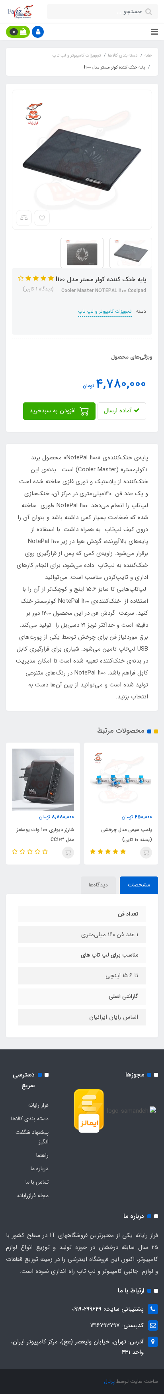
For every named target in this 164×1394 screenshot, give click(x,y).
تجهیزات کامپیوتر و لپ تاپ (105, 311)
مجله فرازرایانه (33, 1195)
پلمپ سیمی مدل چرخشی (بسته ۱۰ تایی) (126, 834)
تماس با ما (37, 1182)
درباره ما (40, 1168)
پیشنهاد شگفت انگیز (32, 1137)
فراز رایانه (38, 1105)
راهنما (42, 1155)
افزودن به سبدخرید (53, 411)
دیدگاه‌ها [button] (98, 884)
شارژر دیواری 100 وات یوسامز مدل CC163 (45, 834)
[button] (38, 32)
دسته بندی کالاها (30, 1118)
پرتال (109, 1381)
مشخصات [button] (139, 884)
